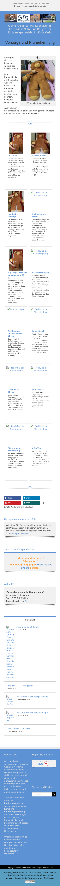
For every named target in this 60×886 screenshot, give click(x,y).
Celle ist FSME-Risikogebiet (19, 685)
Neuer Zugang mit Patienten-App (31, 712)
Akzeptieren (30, 882)
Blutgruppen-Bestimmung (14, 449)
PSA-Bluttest (38, 390)
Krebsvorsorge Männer (39, 215)
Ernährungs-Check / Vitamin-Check (15, 333)
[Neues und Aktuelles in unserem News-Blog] (41, 763)
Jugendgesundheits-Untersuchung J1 (18, 274)
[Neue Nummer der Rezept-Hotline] (10, 696)
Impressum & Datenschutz (35, 6)
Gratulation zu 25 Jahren (27, 627)
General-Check (39, 156)
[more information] (43, 503)
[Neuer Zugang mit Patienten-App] (10, 712)
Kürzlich (30, 619)
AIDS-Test (36, 448)
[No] (56, 877)
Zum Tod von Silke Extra (18, 728)
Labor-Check (38, 331)
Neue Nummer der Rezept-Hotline (31, 696)
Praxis (28, 601)
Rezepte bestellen (20, 533)
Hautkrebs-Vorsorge (13, 215)
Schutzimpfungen (40, 273)
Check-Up (12, 156)
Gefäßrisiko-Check (14, 391)
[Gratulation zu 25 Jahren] (10, 627)
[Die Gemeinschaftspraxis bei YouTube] (47, 763)
